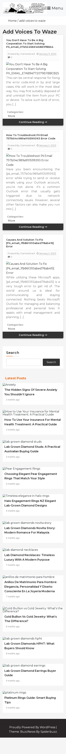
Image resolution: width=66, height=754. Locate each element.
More (11, 116)
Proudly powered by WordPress (32, 727)
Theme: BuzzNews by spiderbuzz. (33, 731)
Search (12, 353)
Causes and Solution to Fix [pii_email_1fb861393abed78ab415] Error (30, 243)
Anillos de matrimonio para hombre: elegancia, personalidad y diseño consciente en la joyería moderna (30, 586)
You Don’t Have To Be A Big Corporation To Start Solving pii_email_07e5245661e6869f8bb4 (29, 43)
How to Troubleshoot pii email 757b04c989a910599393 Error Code (30, 136)
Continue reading (32, 122)
